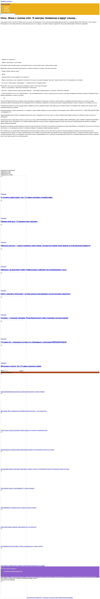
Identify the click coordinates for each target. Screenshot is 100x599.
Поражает (7, 7)
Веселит (6, 8)
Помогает (6, 10)
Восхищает (7, 11)
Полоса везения (5, 4)
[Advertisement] (50, 41)
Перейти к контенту (6, 1)
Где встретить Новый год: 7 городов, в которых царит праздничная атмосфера (49, 597)
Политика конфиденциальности (13, 571)
